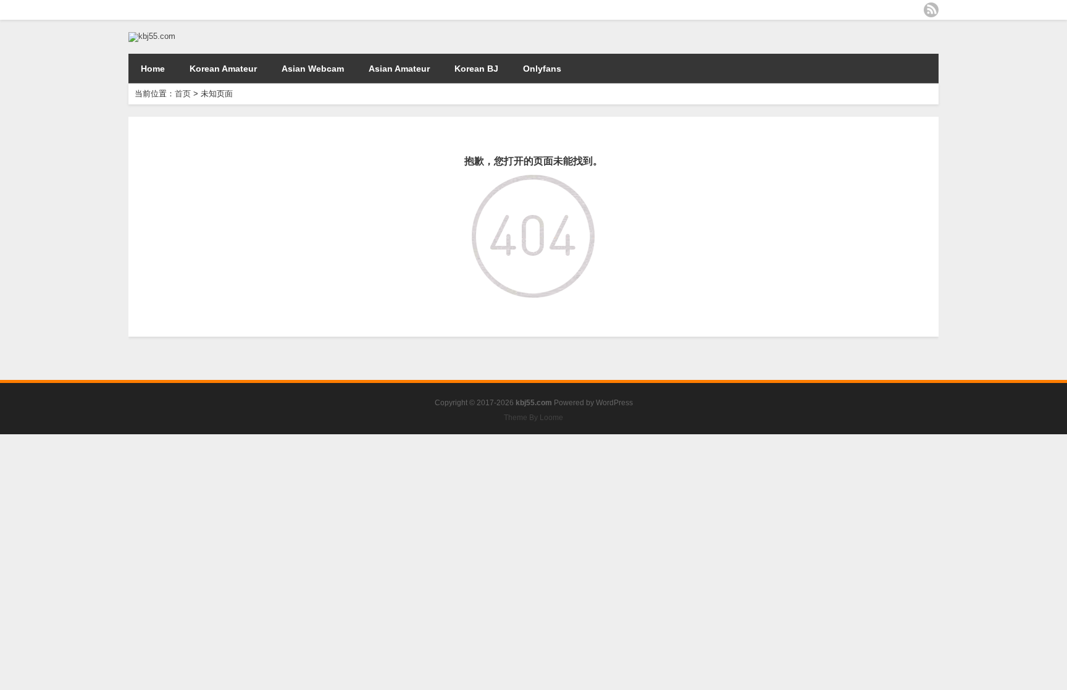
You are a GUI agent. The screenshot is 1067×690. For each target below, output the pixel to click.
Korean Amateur (223, 69)
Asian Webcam (313, 69)
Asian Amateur (399, 69)
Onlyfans (542, 69)
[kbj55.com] (151, 36)
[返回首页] (533, 183)
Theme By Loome (533, 417)
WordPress (614, 402)
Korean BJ (476, 69)
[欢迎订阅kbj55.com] (931, 9)
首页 (183, 93)
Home (153, 69)
